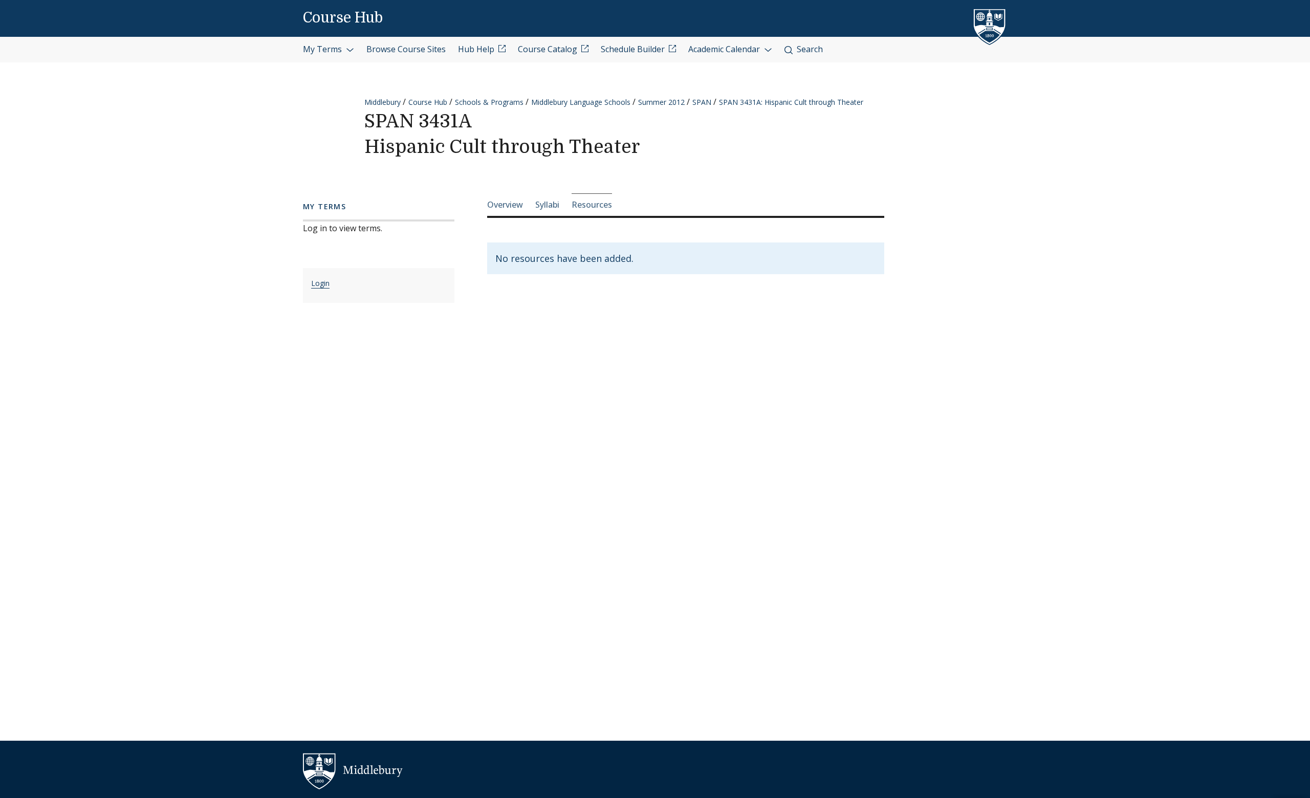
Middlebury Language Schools (580, 102)
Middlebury (382, 102)
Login (320, 283)
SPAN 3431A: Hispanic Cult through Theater (791, 102)
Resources (592, 204)
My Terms (323, 49)
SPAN (701, 102)
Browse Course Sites (406, 49)
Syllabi (547, 204)
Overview (505, 204)
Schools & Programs (489, 102)
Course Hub (343, 18)
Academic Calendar (725, 49)
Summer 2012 (661, 102)
